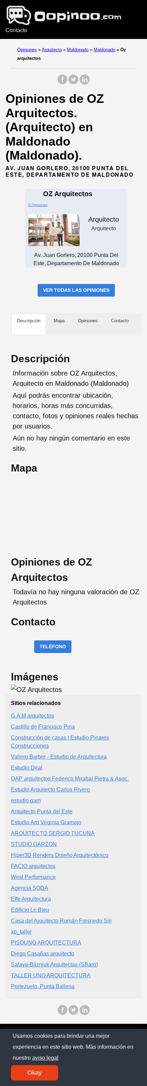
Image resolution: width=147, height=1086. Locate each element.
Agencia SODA (29, 888)
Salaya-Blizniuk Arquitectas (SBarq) (54, 964)
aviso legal (45, 1058)
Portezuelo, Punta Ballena (43, 986)
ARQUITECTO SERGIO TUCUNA (53, 833)
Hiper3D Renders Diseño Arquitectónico (59, 855)
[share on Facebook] (62, 83)
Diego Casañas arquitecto (42, 953)
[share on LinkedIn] (84, 83)
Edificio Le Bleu (30, 910)
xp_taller (21, 932)
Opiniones (27, 49)
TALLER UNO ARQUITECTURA (51, 975)
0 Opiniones (38, 205)
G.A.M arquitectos (32, 716)
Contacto (16, 30)
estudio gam (26, 800)
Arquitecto (52, 49)
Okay (34, 1072)
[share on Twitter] (73, 83)
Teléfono (53, 646)
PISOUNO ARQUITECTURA (46, 943)
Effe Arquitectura (31, 899)
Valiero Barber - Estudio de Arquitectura (59, 757)
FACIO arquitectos (33, 866)
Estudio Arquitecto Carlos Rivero (50, 789)
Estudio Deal (26, 768)
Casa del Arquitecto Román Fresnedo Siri (61, 921)
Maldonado (78, 49)
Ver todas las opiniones (76, 290)
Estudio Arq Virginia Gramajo (46, 822)
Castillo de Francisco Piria (43, 727)
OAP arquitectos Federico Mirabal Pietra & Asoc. (70, 779)
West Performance (33, 877)
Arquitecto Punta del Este (41, 811)
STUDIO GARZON (34, 844)
